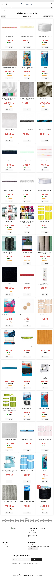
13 (35, 520)
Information (50, 0)
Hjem (2, 10)
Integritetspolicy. (38, 563)
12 (33, 520)
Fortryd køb (4, 547)
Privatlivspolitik (5, 546)
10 (28, 520)
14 (38, 520)
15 (40, 520)
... (48, 520)
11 (30, 520)
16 (43, 520)
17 (46, 520)
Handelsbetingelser (6, 544)
